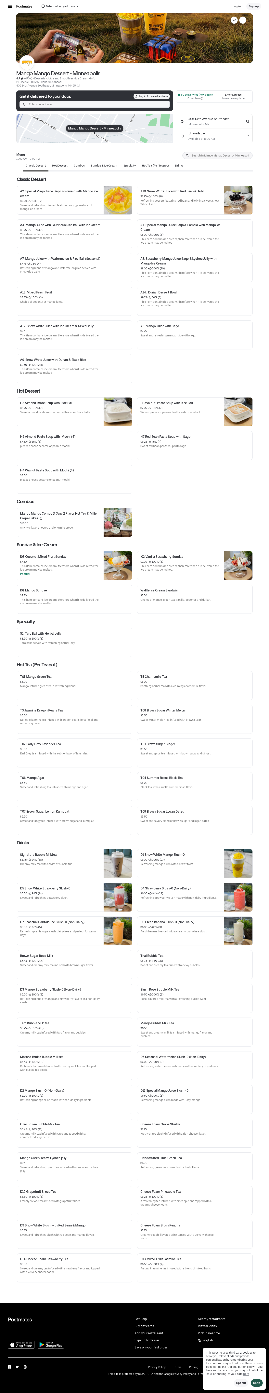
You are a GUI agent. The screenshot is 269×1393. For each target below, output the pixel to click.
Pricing (193, 1367)
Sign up (254, 6)
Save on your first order (150, 1347)
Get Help (140, 1319)
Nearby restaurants (211, 1319)
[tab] (36, 165)
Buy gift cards (144, 1326)
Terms (177, 1367)
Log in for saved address (153, 96)
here (246, 1373)
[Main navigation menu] (10, 6)
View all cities (207, 1326)
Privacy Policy (157, 1367)
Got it (256, 1383)
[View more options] (242, 20)
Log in (237, 6)
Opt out (241, 1383)
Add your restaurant (148, 1333)
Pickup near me (209, 1333)
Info (92, 78)
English (208, 1340)
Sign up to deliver (146, 1340)
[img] (95, 128)
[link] (234, 20)
